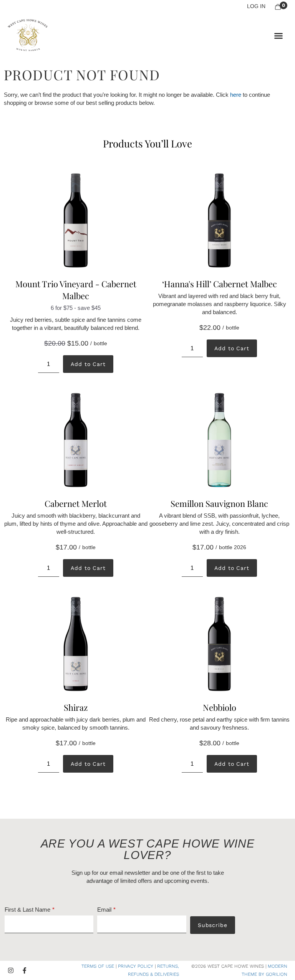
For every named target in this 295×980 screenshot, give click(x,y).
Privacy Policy (135, 966)
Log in (256, 6)
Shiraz (76, 707)
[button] (278, 36)
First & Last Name (27, 909)
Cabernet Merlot (76, 503)
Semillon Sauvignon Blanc (219, 503)
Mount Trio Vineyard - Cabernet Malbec (75, 289)
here (235, 94)
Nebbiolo (219, 707)
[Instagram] (11, 970)
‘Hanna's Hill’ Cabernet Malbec (219, 284)
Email (104, 909)
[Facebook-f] (25, 970)
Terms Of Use (97, 966)
